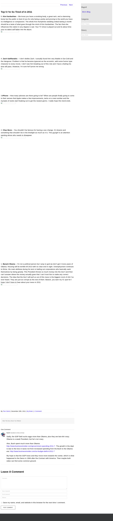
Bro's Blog (86, 12)
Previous (63, 5)
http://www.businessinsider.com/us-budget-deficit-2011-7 (32, 451)
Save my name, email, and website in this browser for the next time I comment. (34, 502)
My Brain (30, 411)
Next (71, 5)
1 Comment (38, 411)
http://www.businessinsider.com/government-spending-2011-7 (31, 446)
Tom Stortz (6, 411)
